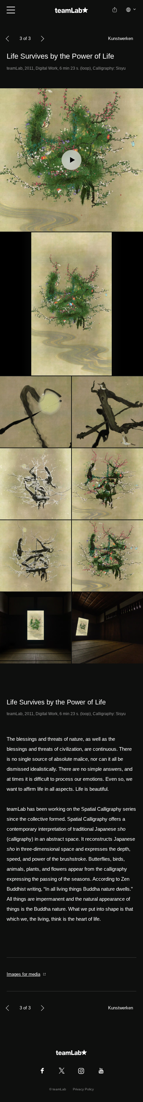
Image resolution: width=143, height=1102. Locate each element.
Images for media (23, 974)
